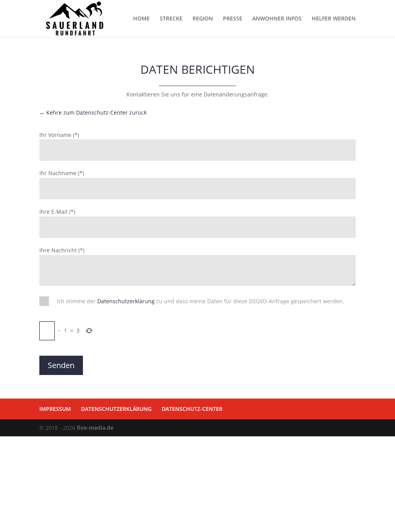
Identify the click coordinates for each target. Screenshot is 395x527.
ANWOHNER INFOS (277, 19)
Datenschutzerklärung (126, 301)
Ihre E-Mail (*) (57, 211)
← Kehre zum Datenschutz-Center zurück (93, 112)
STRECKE (171, 19)
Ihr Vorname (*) (59, 135)
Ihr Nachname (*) (61, 173)
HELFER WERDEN (334, 19)
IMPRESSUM (55, 408)
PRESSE (232, 19)
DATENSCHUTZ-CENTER (192, 408)
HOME (141, 19)
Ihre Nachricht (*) (61, 250)
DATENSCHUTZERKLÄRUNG (116, 408)
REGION (202, 19)
